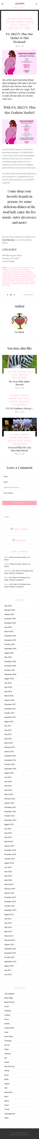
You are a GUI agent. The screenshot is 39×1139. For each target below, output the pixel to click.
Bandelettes (7, 269)
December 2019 (10, 636)
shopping (12, 280)
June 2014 (8, 871)
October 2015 (9, 816)
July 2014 (7, 867)
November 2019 (10, 640)
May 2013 (8, 927)
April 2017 (8, 739)
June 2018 (8, 687)
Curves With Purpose (10, 273)
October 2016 (9, 764)
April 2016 (8, 790)
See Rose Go (31, 278)
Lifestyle (23, 25)
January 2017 (9, 751)
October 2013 (9, 906)
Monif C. (28, 275)
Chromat (26, 269)
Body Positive (25, 19)
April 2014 (8, 880)
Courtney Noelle (25, 271)
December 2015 (10, 807)
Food (6, 1032)
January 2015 (9, 846)
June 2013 (8, 923)
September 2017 (10, 717)
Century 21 (17, 269)
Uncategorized (19, 378)
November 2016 (10, 760)
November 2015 (10, 811)
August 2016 (9, 773)
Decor (6, 1019)
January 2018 (9, 700)
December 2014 (10, 850)
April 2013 (8, 931)
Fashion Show (15, 437)
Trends (27, 28)
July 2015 (7, 829)
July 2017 (7, 726)
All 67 (8, 267)
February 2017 (9, 747)
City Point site (8, 240)
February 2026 (9, 610)
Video (6, 1118)
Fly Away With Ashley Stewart (19, 383)
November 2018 (10, 666)
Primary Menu (3, 3)
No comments (28, 295)
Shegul (5, 280)
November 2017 (10, 709)
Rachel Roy (9, 278)
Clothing (10, 22)
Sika (18, 280)
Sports (27, 441)
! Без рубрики (9, 994)
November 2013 (10, 901)
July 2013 (7, 919)
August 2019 (9, 653)
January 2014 (9, 893)
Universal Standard (10, 283)
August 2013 (9, 914)
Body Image (12, 19)
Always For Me (17, 267)
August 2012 (9, 966)
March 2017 (8, 743)
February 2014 (9, 889)
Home (6, 1049)
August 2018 (9, 679)
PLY (30, 276)
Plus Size (11, 276)
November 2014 (10, 854)
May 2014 (8, 876)
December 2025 (10, 619)
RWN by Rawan (20, 278)
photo (14, 375)
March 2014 (8, 884)
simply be (24, 280)
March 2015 (8, 841)
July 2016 (7, 777)
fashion (29, 22)
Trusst (33, 282)
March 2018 (8, 696)
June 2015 (8, 833)
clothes (5, 271)
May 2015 (8, 837)
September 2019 (10, 649)
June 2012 (8, 974)
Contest (20, 22)
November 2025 (10, 623)
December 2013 (10, 897)
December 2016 (10, 756)
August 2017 (9, 721)
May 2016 (8, 786)
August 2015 (9, 824)
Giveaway (7, 1041)
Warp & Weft (24, 283)
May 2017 (8, 734)
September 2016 (10, 769)
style (12, 282)
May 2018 (8, 691)
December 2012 (10, 949)
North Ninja (25, 1135)
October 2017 (9, 713)
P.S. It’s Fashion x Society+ (19, 408)
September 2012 (10, 961)
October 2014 (9, 859)
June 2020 (8, 627)
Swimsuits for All (22, 282)
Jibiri (23, 275)
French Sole (7, 275)
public (6, 1079)
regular (23, 375)
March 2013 (8, 936)
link (29, 371)
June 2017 (8, 730)
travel (6, 1105)
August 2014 (9, 863)
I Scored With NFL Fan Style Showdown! (19, 449)
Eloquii (23, 273)
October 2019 (9, 644)
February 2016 (9, 799)
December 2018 (10, 661)
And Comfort (29, 267)
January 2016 (9, 803)
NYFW (6, 1071)
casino (6, 1006)
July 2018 (7, 683)
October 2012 (9, 957)
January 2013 (9, 944)
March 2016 (8, 794)
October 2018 (9, 670)
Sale (5, 1088)
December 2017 (10, 704)
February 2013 (9, 940)
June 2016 (8, 781)
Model (6, 1062)
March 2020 (8, 631)
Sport (20, 441)
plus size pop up (22, 276)
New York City (15, 28)
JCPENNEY (16, 275)
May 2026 (8, 606)
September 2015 (10, 820)
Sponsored (24, 401)
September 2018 (10, 674)
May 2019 (8, 657)
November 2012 (10, 953)
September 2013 (10, 910)
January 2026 (9, 614)
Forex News (8, 1036)
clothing (13, 271)
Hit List (14, 25)
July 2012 (7, 970)
